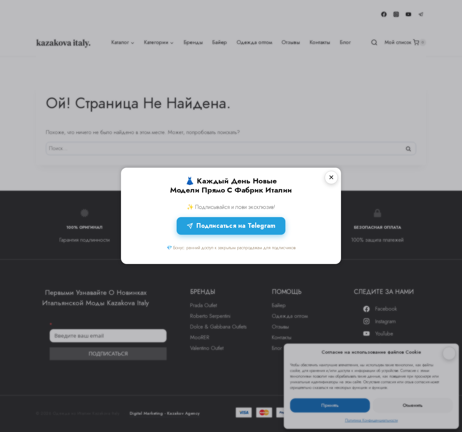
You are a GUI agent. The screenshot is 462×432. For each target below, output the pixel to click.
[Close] (331, 177)
